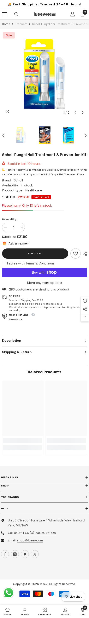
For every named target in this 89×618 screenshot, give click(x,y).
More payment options (44, 282)
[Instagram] (15, 554)
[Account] (72, 14)
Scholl (18, 180)
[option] (44, 74)
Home (6, 24)
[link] (75, 253)
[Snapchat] (25, 554)
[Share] (84, 254)
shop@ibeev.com (30, 540)
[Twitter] (35, 554)
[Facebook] (5, 554)
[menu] (4, 14)
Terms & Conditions (40, 263)
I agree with (16, 263)
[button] (75, 112)
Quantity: (9, 219)
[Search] (16, 14)
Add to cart (35, 253)
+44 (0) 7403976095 (39, 533)
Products (21, 24)
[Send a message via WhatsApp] (8, 592)
